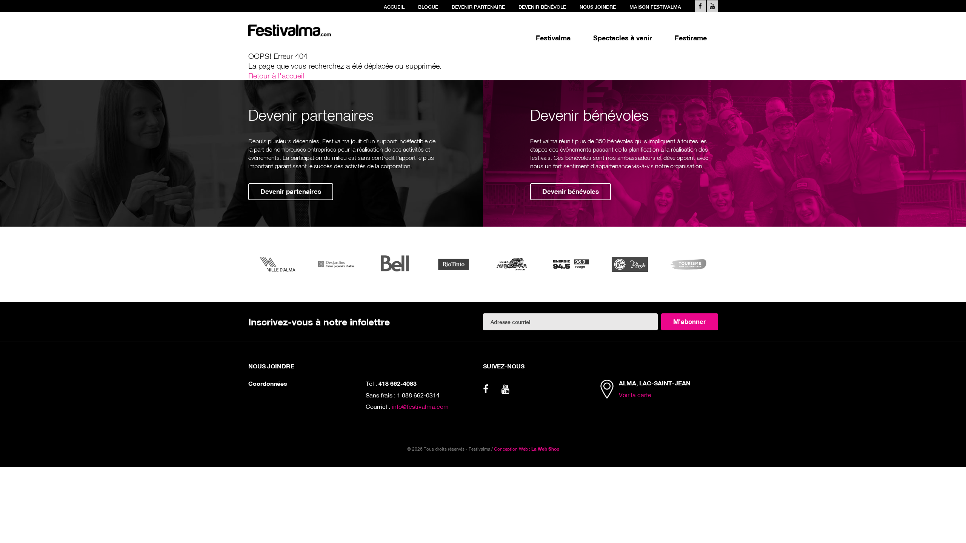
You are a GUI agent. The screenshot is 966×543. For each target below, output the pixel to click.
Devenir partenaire (478, 7)
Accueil (394, 7)
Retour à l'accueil (276, 75)
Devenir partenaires (290, 191)
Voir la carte (635, 394)
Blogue (428, 7)
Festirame (691, 38)
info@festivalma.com (420, 406)
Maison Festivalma (655, 7)
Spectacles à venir (622, 38)
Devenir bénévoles (570, 191)
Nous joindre (598, 7)
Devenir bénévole (542, 7)
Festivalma (553, 38)
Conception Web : (526, 449)
